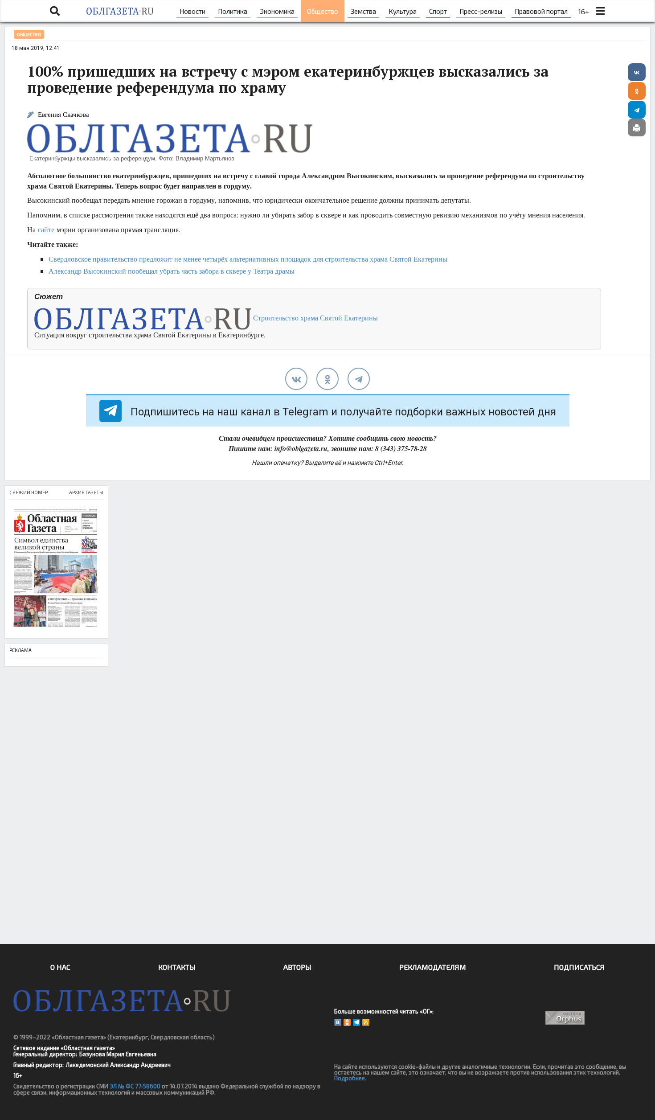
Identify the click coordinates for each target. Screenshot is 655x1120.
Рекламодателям (432, 967)
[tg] (359, 379)
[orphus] (565, 1018)
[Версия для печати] (637, 127)
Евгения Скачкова (63, 114)
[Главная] (119, 11)
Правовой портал (541, 11)
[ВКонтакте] (637, 72)
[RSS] (365, 1022)
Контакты (177, 967)
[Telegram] (637, 110)
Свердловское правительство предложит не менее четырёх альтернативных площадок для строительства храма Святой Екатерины (248, 258)
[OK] (347, 1022)
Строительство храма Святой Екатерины (314, 317)
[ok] (327, 379)
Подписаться (579, 967)
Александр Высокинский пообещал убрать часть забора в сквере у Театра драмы (172, 270)
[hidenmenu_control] (600, 11)
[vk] (296, 379)
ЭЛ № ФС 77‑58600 (135, 1086)
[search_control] (55, 11)
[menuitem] (192, 11)
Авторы (297, 967)
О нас (60, 967)
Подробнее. (350, 1078)
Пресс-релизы (480, 11)
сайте (46, 229)
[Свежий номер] (56, 569)
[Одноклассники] (637, 91)
